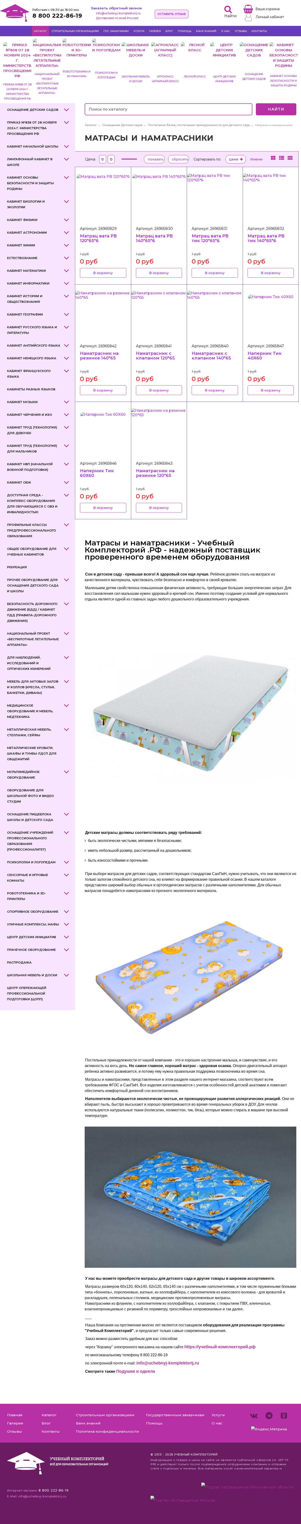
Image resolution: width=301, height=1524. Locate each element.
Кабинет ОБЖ (19, 482)
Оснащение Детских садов (32, 110)
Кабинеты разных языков (31, 389)
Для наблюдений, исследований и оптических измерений (29, 663)
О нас (225, 31)
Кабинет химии (21, 245)
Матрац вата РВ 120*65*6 (98, 238)
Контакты (259, 31)
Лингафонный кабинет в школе (29, 162)
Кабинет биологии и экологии (26, 204)
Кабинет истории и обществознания (24, 299)
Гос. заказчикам (116, 31)
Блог (169, 31)
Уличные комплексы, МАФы (33, 924)
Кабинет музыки (22, 402)
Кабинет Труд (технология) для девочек (32, 430)
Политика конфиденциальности (107, 1431)
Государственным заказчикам (175, 1415)
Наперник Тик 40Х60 (264, 356)
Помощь (184, 31)
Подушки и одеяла (135, 1371)
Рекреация (17, 567)
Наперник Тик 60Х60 (97, 473)
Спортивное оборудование (32, 911)
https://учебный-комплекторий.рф (220, 1346)
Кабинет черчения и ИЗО (29, 414)
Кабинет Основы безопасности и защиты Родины (30, 183)
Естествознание (22, 258)
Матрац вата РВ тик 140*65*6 (266, 238)
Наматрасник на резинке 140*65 (99, 356)
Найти (276, 109)
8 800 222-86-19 (57, 15)
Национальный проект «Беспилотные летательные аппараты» (33, 639)
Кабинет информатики (28, 283)
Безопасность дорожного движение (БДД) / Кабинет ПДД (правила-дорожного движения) (32, 612)
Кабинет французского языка (29, 373)
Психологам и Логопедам (31, 862)
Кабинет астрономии (27, 232)
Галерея (155, 31)
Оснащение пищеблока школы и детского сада (30, 817)
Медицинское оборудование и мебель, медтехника (30, 711)
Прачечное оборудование (31, 950)
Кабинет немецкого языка (31, 358)
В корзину (103, 273)
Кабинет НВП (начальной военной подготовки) (30, 467)
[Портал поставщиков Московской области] (247, 1488)
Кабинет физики (22, 220)
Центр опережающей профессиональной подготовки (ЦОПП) (26, 993)
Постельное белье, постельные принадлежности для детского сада (199, 125)
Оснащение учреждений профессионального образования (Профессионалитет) (30, 841)
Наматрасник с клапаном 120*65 (155, 356)
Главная (15, 1415)
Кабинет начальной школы (32, 146)
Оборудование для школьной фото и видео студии (30, 795)
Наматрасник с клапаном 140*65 (211, 356)
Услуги (138, 31)
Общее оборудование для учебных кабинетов (31, 551)
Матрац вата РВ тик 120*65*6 (210, 238)
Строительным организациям (75, 31)
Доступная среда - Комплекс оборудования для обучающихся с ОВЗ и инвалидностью (32, 503)
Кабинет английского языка (33, 345)
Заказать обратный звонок (116, 8)
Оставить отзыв (171, 14)
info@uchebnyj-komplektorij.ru (118, 13)
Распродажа (19, 962)
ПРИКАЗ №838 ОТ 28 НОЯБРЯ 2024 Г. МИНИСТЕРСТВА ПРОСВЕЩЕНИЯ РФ (32, 128)
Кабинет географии (25, 314)
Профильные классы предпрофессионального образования (31, 530)
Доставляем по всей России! (117, 18)
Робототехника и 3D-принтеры (26, 896)
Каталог (40, 31)
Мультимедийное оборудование (23, 774)
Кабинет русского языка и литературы (32, 330)
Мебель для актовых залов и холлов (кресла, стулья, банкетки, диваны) (32, 687)
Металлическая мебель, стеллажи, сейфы (29, 732)
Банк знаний (206, 31)
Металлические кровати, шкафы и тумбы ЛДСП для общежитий (31, 753)
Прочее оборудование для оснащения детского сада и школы (33, 585)
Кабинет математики (26, 270)
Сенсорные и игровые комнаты (27, 877)
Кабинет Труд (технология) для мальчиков (32, 448)
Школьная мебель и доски (32, 975)
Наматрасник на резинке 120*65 (155, 473)
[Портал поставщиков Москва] (182, 1500)
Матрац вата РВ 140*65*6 (154, 238)
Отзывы (241, 31)
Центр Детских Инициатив (31, 937)
